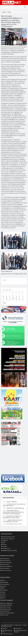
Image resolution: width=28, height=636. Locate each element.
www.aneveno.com (6, 626)
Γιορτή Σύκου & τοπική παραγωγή (15, 508)
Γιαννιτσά (4, 586)
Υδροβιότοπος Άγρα (6, 609)
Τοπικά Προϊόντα (6, 584)
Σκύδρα (3, 592)
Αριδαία (3, 594)
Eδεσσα (3, 598)
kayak (3, 542)
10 (3, 296)
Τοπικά (9, 12)
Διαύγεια (5, 628)
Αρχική (4, 12)
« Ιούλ (4, 303)
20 (13, 298)
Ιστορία (3, 580)
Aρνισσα (4, 596)
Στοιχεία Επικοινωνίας (8, 633)
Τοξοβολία (4, 540)
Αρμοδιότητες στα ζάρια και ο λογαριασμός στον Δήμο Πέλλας (12, 516)
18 (6, 298)
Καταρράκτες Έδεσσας (7, 605)
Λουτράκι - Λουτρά (6, 607)
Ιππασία (4, 544)
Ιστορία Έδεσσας (5, 558)
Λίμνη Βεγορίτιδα (5, 611)
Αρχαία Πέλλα (5, 582)
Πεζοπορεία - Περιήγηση (8, 538)
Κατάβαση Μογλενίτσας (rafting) (9, 550)
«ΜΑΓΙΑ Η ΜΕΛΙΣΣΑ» (11, 501)
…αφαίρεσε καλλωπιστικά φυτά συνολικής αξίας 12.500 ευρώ (12, 520)
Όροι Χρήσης (18, 628)
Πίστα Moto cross (6, 548)
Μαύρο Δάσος (5, 615)
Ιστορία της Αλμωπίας (7, 562)
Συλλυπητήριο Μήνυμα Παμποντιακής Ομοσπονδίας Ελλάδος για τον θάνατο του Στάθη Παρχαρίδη (13, 512)
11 (6, 296)
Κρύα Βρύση (4, 590)
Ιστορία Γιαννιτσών (6, 560)
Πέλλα (3, 588)
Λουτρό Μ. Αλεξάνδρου (7, 566)
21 (16, 298)
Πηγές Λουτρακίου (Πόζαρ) (8, 613)
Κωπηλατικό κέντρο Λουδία (8, 536)
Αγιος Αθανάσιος (5, 568)
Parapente (4, 546)
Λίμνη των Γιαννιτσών (6, 570)
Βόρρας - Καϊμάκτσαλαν (7, 603)
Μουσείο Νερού (5, 564)
